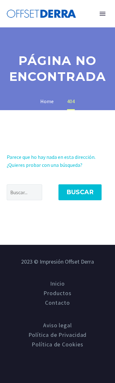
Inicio (92, 17)
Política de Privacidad (57, 335)
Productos (57, 293)
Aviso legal (57, 325)
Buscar (80, 192)
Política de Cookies (57, 344)
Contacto (57, 303)
